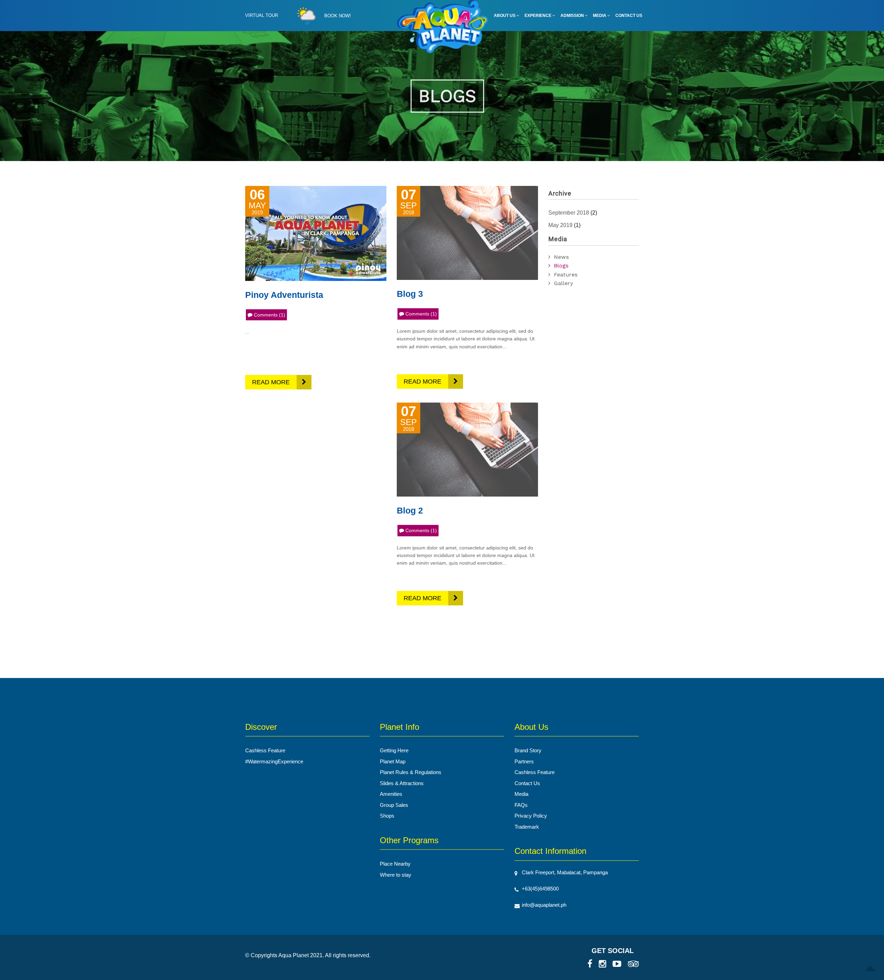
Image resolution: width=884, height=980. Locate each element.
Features (565, 274)
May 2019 (560, 225)
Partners (524, 761)
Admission (572, 15)
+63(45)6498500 (540, 889)
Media (600, 15)
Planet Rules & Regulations (410, 772)
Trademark (527, 827)
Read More (271, 382)
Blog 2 (410, 510)
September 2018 (568, 213)
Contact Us (628, 15)
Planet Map (392, 761)
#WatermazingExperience (274, 761)
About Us (505, 15)
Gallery (563, 283)
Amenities (391, 794)
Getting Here (394, 750)
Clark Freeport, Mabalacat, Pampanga (565, 872)
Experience (538, 15)
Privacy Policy (531, 816)
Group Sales (394, 805)
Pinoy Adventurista (284, 295)
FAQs (521, 805)
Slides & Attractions (402, 783)
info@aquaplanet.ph (544, 905)
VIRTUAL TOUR (261, 15)
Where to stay (395, 875)
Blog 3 (410, 294)
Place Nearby (395, 864)
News (561, 257)
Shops (387, 816)
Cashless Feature (265, 750)
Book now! (337, 15)
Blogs (561, 265)
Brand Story (528, 750)
